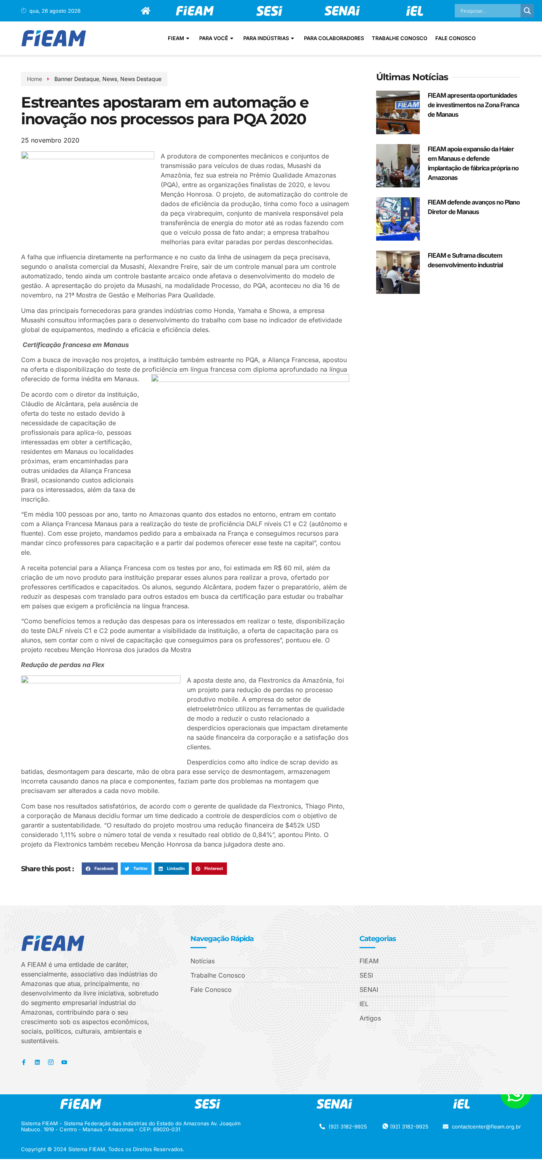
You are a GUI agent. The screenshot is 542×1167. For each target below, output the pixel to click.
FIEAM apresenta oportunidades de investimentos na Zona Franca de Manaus (473, 104)
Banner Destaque (76, 78)
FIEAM (176, 38)
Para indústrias (266, 38)
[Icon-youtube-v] (64, 1062)
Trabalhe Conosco (399, 38)
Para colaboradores (334, 38)
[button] (100, 868)
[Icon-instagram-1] (51, 1062)
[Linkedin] (37, 1062)
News (109, 78)
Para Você (213, 38)
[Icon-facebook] (24, 1062)
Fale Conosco (455, 38)
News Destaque (140, 78)
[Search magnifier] (527, 10)
